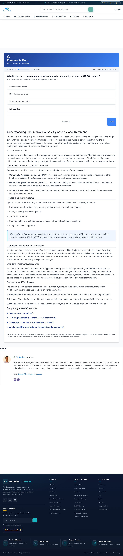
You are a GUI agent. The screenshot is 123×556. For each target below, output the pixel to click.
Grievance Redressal (80, 509)
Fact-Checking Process (56, 499)
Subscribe (101, 502)
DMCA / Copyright (79, 506)
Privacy (86, 553)
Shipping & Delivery (80, 499)
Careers (100, 488)
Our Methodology (54, 513)
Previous (66, 122)
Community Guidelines (81, 516)
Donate (100, 499)
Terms (93, 553)
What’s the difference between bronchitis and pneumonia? (36, 327)
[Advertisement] (61, 33)
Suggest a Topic (103, 506)
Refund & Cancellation (81, 495)
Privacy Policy (78, 485)
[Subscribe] (34, 520)
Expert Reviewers (54, 506)
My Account (102, 492)
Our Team (52, 492)
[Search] (90, 9)
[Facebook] (5, 500)
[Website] (18, 379)
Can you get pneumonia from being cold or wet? (31, 322)
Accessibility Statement (81, 513)
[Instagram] (10, 500)
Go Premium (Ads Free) (109, 3)
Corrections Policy (54, 502)
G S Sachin (19, 357)
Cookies (108, 553)
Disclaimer (77, 492)
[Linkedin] (15, 500)
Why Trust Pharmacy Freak (57, 509)
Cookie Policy (78, 502)
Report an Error (103, 509)
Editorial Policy (53, 495)
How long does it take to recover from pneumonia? (32, 318)
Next (112, 122)
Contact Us (52, 488)
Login (100, 495)
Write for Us (102, 485)
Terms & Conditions (80, 488)
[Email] (15, 379)
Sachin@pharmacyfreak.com (30, 374)
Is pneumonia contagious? (21, 313)
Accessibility (116, 553)
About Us (52, 485)
